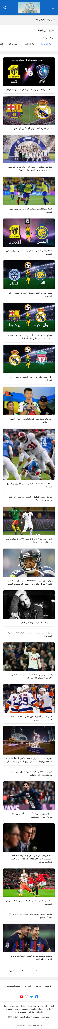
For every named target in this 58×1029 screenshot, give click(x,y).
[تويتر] (31, 997)
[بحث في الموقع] (5, 8)
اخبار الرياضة (46, 44)
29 (22, 971)
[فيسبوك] (36, 997)
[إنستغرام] (26, 997)
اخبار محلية (13, 44)
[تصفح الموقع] (53, 8)
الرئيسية (51, 20)
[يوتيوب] (21, 997)
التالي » (11, 971)
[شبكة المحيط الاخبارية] (29, 7)
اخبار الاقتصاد (29, 44)
